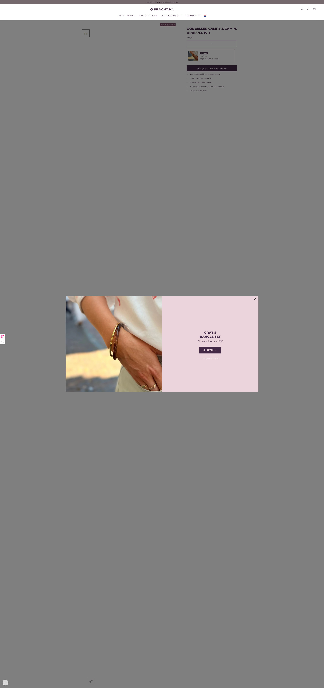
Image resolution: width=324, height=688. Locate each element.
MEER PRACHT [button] (193, 16)
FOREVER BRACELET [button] (172, 16)
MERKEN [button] (131, 16)
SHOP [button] (121, 16)
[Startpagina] (162, 9)
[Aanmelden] (308, 8)
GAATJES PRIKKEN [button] (148, 16)
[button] (302, 8)
